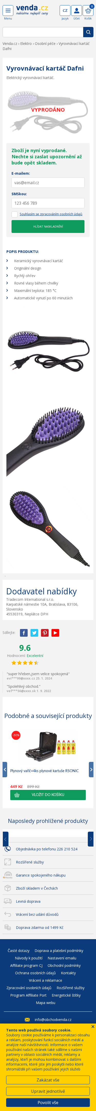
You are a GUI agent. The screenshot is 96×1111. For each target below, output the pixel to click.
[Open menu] (8, 10)
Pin (45, 633)
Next (88, 839)
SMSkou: (19, 193)
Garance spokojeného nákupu (41, 875)
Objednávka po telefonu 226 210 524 (46, 849)
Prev (9, 839)
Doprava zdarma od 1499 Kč (39, 927)
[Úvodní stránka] (32, 13)
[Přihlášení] (76, 10)
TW (34, 633)
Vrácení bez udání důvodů (37, 914)
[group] (48, 765)
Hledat (88, 32)
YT (55, 633)
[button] (48, 795)
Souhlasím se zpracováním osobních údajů (51, 214)
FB (24, 633)
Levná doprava (28, 901)
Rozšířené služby (30, 862)
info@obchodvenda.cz (53, 1019)
